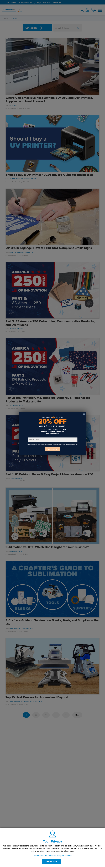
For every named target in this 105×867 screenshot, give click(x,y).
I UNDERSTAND (52, 861)
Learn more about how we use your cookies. (52, 855)
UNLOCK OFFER (52, 449)
